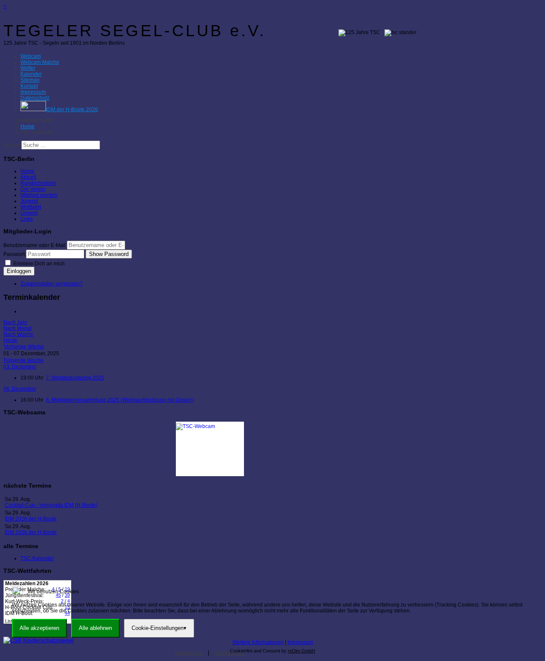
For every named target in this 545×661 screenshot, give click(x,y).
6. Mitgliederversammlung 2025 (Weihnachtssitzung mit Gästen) (120, 400)
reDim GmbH (301, 650)
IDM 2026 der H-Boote (31, 519)
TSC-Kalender (37, 558)
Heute (10, 340)
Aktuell (28, 177)
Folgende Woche (23, 360)
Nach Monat (17, 328)
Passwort (14, 254)
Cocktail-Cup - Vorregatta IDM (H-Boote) (51, 505)
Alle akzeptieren (39, 628)
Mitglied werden (38, 195)
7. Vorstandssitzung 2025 (75, 378)
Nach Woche (18, 334)
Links (26, 219)
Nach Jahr (15, 322)
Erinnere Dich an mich (38, 264)
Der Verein (32, 189)
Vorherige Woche (24, 347)
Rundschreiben (38, 183)
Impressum (300, 642)
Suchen (12, 145)
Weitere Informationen (258, 642)
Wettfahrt (30, 207)
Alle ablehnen (95, 628)
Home (27, 171)
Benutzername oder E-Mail (34, 245)
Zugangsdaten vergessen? (51, 284)
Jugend (29, 201)
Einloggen (19, 271)
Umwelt (29, 213)
